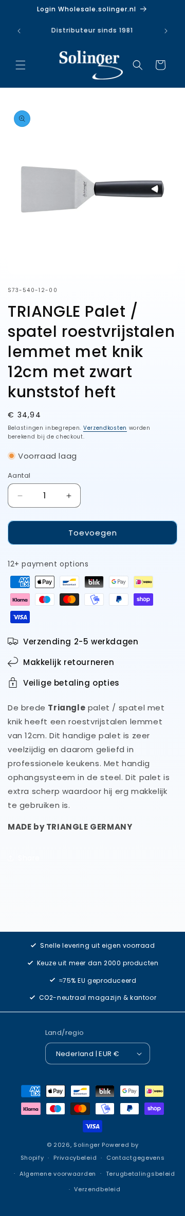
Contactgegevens (135, 1158)
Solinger (86, 1145)
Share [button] (29, 858)
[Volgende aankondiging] (166, 31)
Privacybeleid (75, 1158)
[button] (20, 65)
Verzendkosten (105, 428)
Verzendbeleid (97, 1189)
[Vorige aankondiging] (19, 31)
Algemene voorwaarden (58, 1174)
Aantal (19, 475)
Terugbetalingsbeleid (140, 1174)
